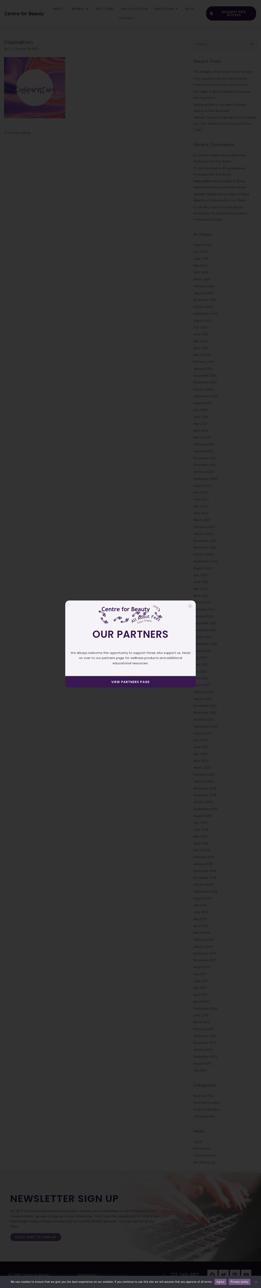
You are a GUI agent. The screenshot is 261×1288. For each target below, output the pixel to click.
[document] (130, 644)
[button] (190, 606)
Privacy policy (240, 1281)
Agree (221, 1281)
